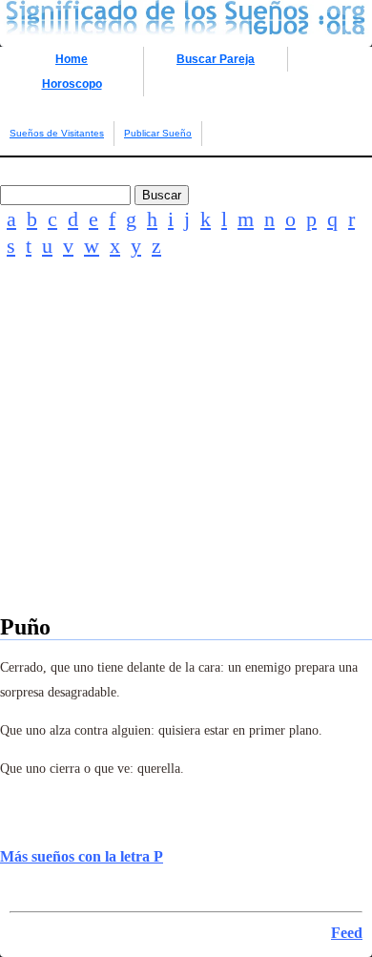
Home (71, 59)
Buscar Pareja (215, 59)
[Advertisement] (186, 462)
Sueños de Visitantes (57, 133)
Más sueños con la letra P (81, 856)
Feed (346, 933)
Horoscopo (72, 84)
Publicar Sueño (158, 133)
